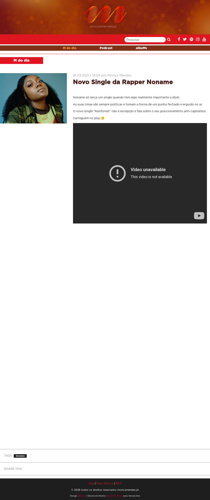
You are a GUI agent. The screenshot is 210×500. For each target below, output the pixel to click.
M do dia (69, 48)
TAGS (8, 455)
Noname (20, 456)
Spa (91, 483)
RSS (119, 483)
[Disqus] (140, 281)
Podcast (106, 48)
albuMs (141, 48)
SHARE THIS (13, 468)
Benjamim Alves (114, 496)
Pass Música (104, 483)
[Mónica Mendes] (105, 17)
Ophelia (82, 496)
